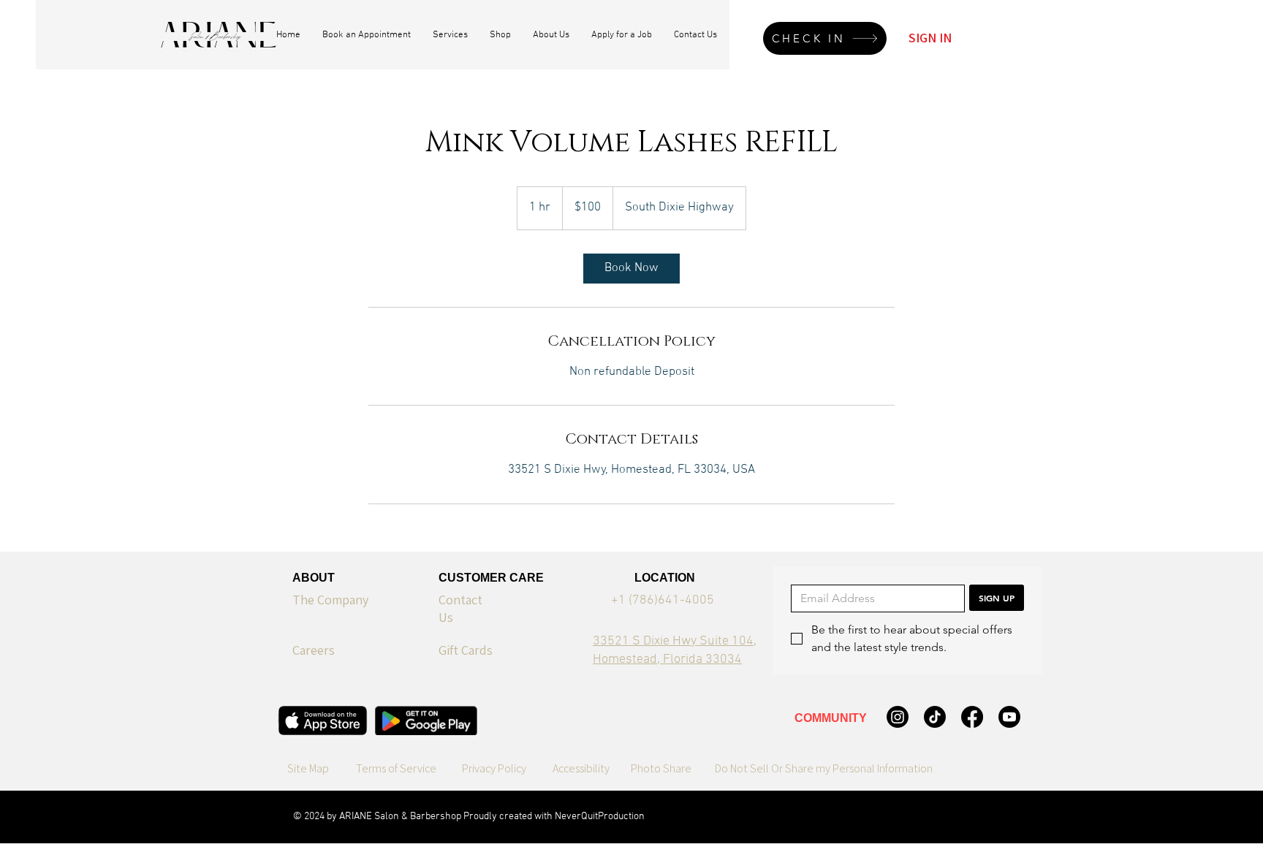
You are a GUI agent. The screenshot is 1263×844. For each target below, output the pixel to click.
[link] (631, 269)
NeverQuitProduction (600, 816)
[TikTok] (935, 717)
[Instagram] (898, 717)
